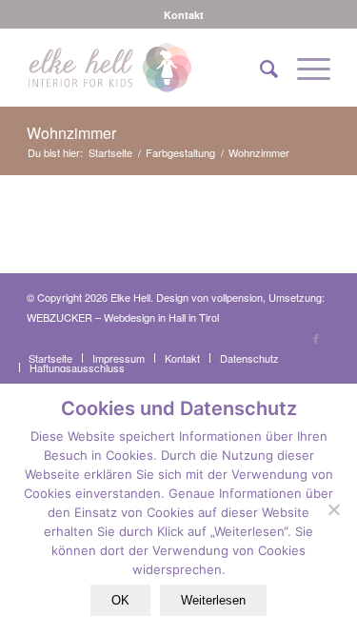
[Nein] (333, 509)
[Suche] (259, 68)
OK (120, 600)
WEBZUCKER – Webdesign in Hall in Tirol (123, 317)
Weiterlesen (213, 600)
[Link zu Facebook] (316, 338)
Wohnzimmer (71, 133)
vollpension (237, 297)
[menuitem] (183, 15)
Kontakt (184, 15)
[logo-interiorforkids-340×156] (148, 68)
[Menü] (304, 68)
